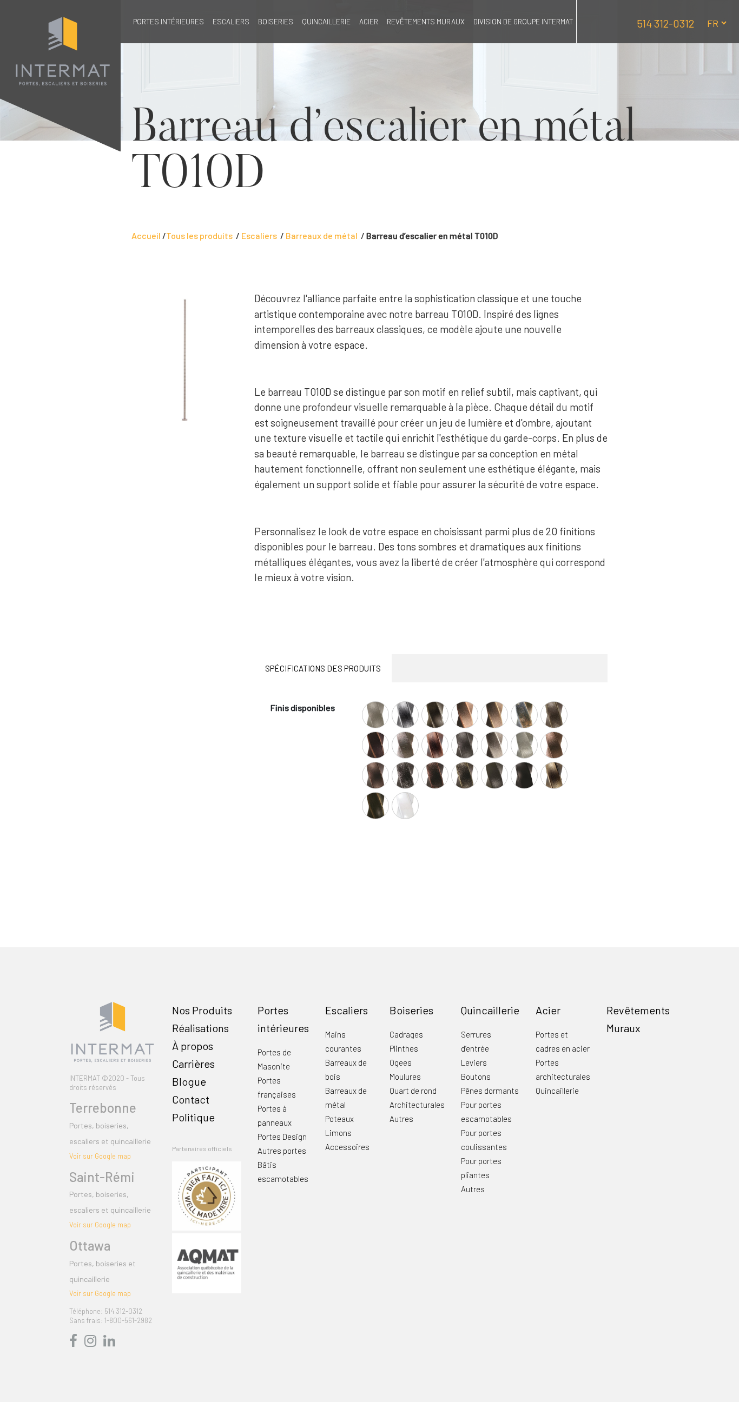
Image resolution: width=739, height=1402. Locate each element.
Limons (338, 1133)
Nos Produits (202, 1010)
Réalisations (200, 1027)
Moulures (405, 1076)
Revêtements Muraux (426, 21)
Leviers (474, 1062)
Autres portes (282, 1150)
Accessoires (347, 1147)
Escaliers (231, 21)
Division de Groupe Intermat (523, 21)
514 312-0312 (665, 23)
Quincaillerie (326, 21)
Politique (193, 1117)
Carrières (193, 1063)
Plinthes (404, 1048)
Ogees (401, 1062)
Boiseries (275, 21)
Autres (401, 1119)
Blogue (189, 1081)
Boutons (476, 1076)
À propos (192, 1045)
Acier (368, 21)
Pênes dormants (490, 1090)
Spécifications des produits (323, 668)
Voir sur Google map (100, 1156)
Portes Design (282, 1136)
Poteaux (339, 1119)
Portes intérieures (168, 21)
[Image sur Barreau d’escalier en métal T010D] (185, 358)
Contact (190, 1099)
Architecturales (417, 1104)
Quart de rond (413, 1090)
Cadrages (406, 1034)
